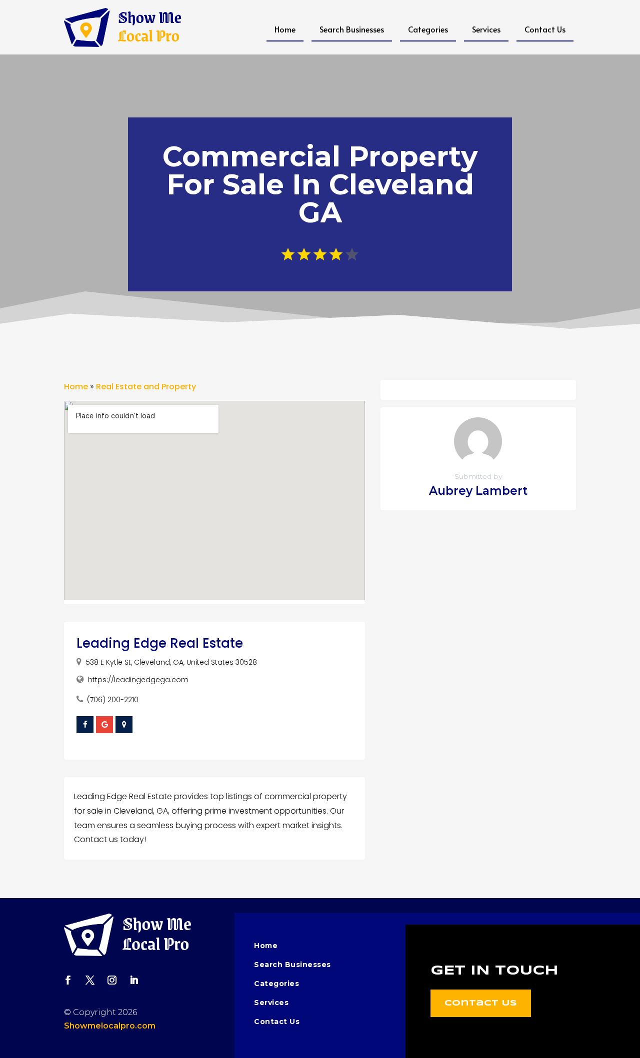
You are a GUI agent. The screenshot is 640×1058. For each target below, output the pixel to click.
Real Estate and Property (146, 386)
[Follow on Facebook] (68, 980)
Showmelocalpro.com (110, 1026)
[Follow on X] (90, 980)
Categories (428, 28)
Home (285, 28)
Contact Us (545, 28)
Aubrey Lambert (478, 491)
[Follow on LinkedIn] (134, 980)
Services (486, 28)
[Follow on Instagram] (112, 980)
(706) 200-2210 (112, 700)
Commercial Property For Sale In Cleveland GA (320, 184)
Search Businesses (352, 28)
